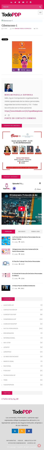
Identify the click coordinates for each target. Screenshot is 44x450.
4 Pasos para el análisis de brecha (23, 286)
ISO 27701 (7, 343)
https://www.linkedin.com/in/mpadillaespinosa (23, 111)
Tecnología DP (9, 375)
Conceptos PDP (10, 314)
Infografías (11, 440)
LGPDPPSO (7, 352)
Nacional (7, 366)
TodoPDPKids (9, 385)
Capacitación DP (10, 310)
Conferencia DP (10, 319)
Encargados (9, 333)
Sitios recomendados (17, 443)
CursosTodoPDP (10, 324)
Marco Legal (9, 361)
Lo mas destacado (11, 357)
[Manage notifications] (39, 445)
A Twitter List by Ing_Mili (10, 399)
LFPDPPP (7, 347)
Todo (11, 14)
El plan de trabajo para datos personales (26, 261)
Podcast (7, 371)
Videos (20, 440)
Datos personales (11, 328)
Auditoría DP (9, 305)
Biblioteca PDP (30, 440)
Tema (5, 380)
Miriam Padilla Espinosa (23, 28)
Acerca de (31, 443)
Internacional (9, 338)
